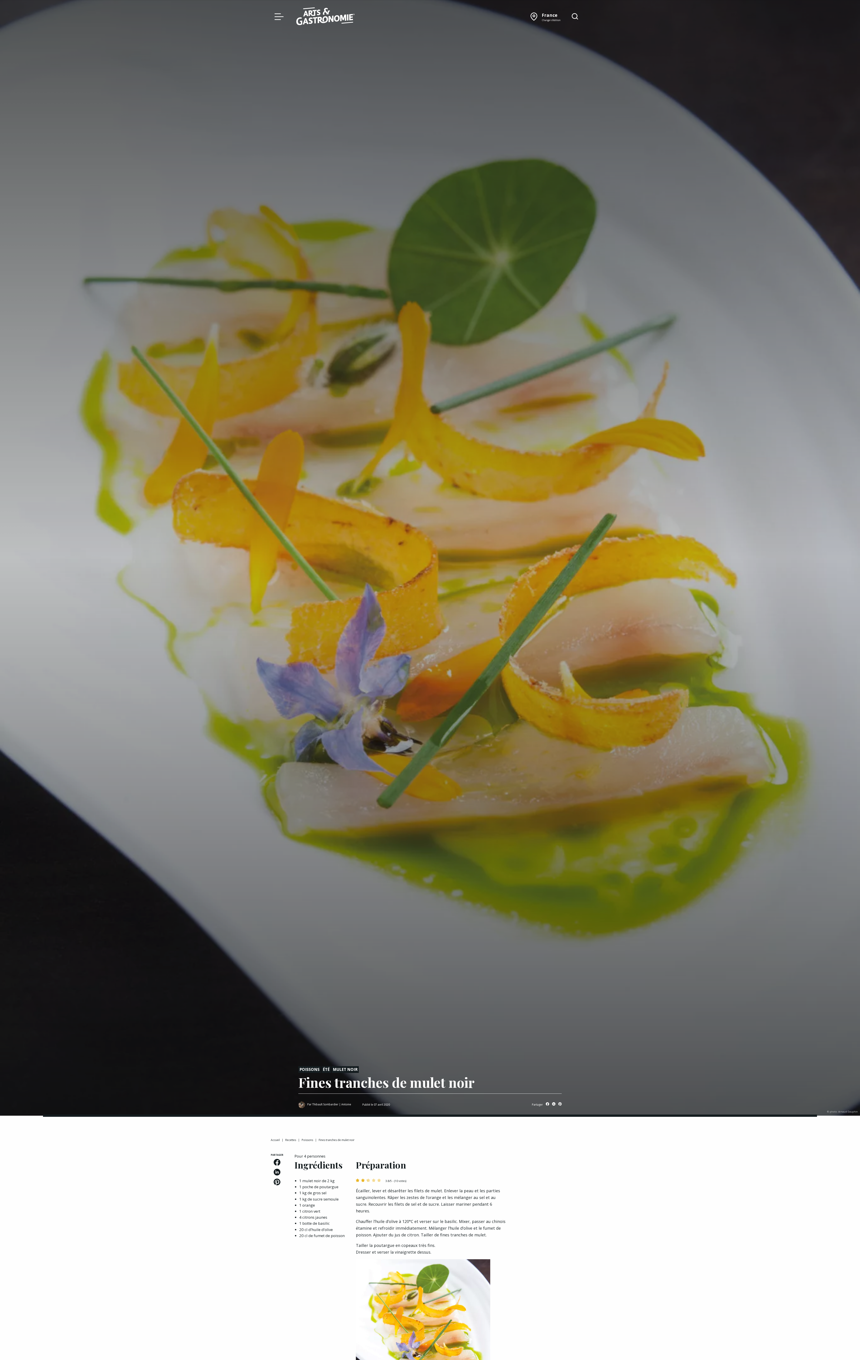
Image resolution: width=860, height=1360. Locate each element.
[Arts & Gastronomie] (325, 17)
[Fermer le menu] (278, 16)
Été (326, 1069)
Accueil (275, 1140)
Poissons (309, 1069)
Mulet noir (345, 1069)
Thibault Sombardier (325, 1104)
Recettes (290, 1140)
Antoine (346, 1104)
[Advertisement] (553, 1181)
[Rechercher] (575, 16)
